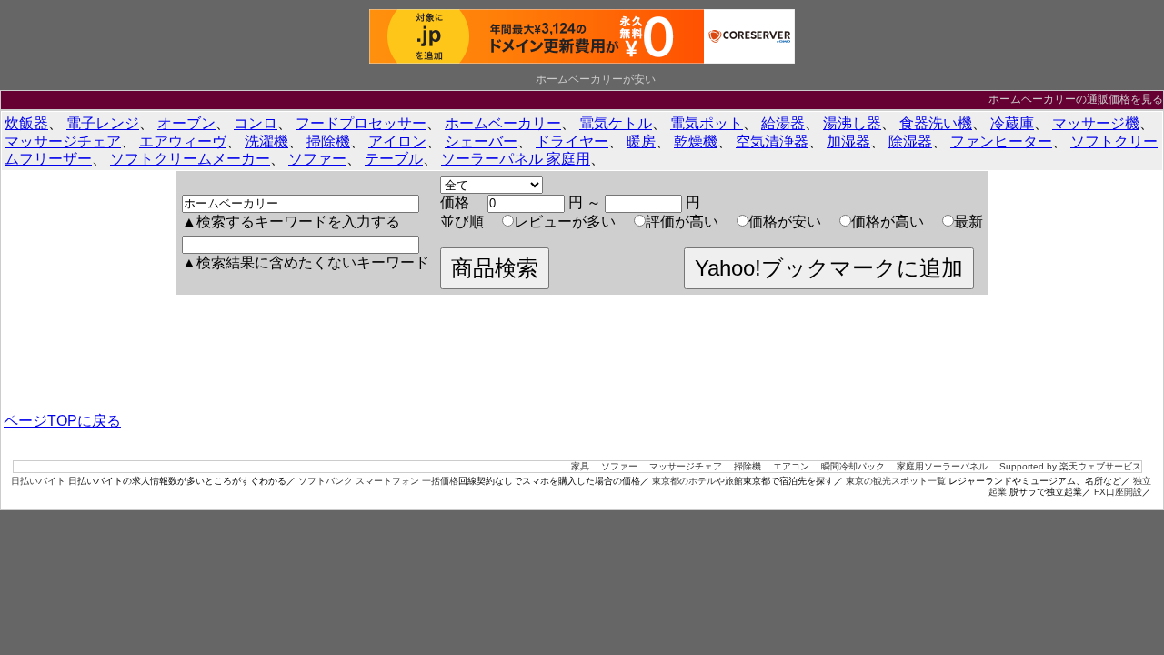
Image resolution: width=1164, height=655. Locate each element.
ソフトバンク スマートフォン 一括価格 (378, 481)
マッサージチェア (63, 141)
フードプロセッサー (361, 123)
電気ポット (706, 123)
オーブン (186, 123)
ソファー (317, 158)
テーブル (394, 158)
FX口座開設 (1118, 492)
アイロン (397, 141)
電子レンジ (102, 123)
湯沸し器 (852, 123)
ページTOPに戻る (62, 420)
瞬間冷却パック (853, 466)
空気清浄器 (772, 141)
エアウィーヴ (182, 141)
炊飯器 (26, 123)
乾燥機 (695, 141)
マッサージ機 (1095, 123)
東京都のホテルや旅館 (697, 481)
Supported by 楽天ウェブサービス (1070, 466)
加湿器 (848, 141)
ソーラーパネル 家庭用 (515, 158)
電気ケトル (615, 123)
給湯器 (783, 123)
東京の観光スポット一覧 (896, 481)
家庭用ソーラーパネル (942, 466)
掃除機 (328, 141)
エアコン (791, 466)
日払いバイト (38, 481)
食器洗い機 (935, 123)
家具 (580, 466)
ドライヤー (572, 141)
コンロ (255, 123)
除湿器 (910, 141)
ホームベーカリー (503, 123)
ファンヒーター (1001, 141)
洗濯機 (266, 141)
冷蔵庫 (1012, 123)
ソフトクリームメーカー (190, 158)
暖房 (641, 141)
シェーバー (481, 141)
